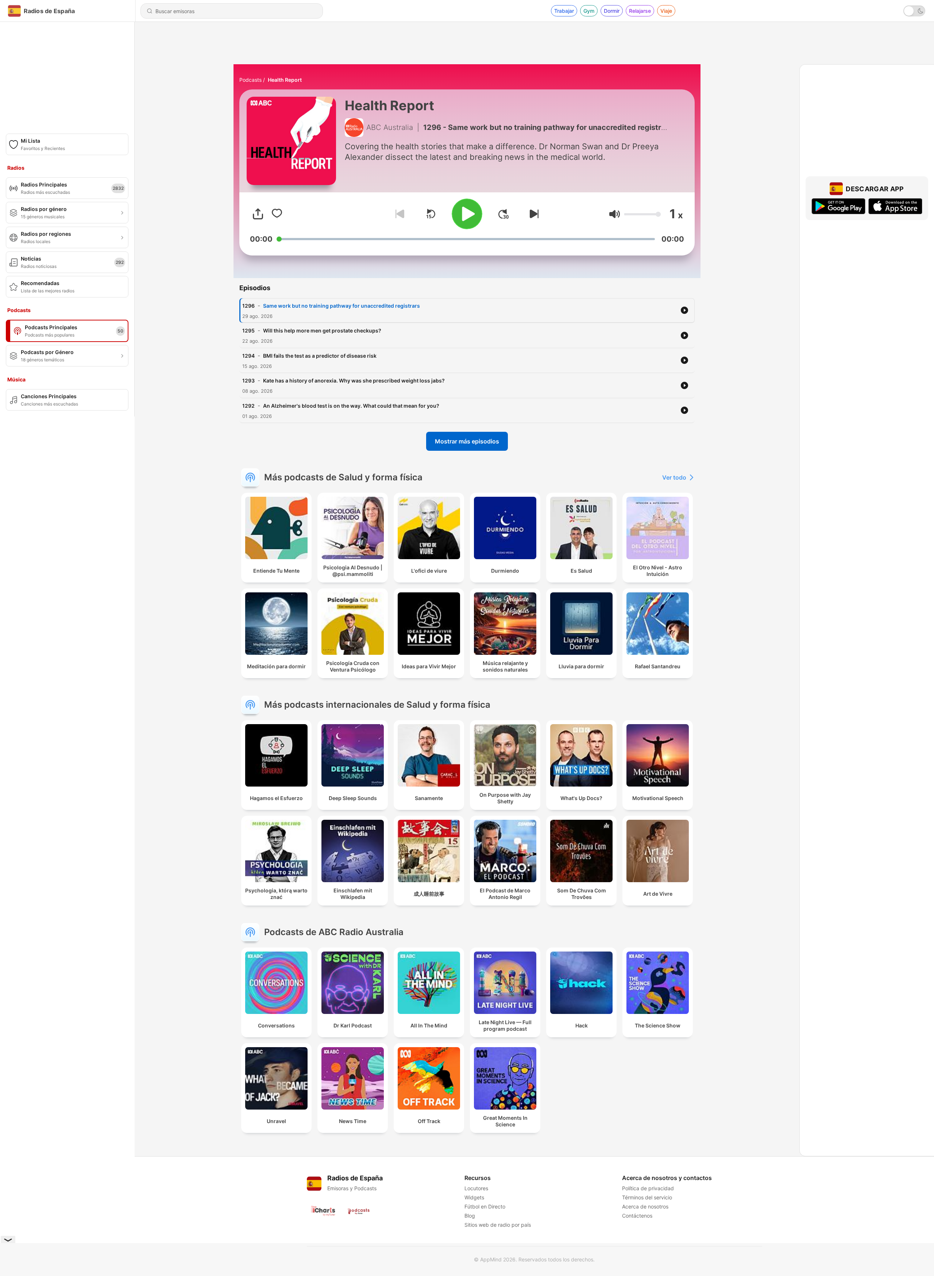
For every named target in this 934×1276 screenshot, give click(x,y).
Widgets (474, 1197)
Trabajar (564, 11)
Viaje (666, 11)
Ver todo (674, 477)
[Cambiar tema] (914, 10)
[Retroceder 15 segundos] (430, 214)
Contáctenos (637, 1215)
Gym (588, 11)
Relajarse (640, 11)
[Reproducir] (467, 214)
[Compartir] (258, 214)
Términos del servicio (647, 1197)
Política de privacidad (648, 1188)
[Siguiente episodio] (533, 214)
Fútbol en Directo (484, 1206)
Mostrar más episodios (467, 441)
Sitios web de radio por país (497, 1225)
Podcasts (250, 80)
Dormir (612, 11)
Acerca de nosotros (645, 1206)
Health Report (285, 80)
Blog (469, 1215)
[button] (614, 214)
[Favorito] (277, 214)
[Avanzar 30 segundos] (503, 214)
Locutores (476, 1188)
